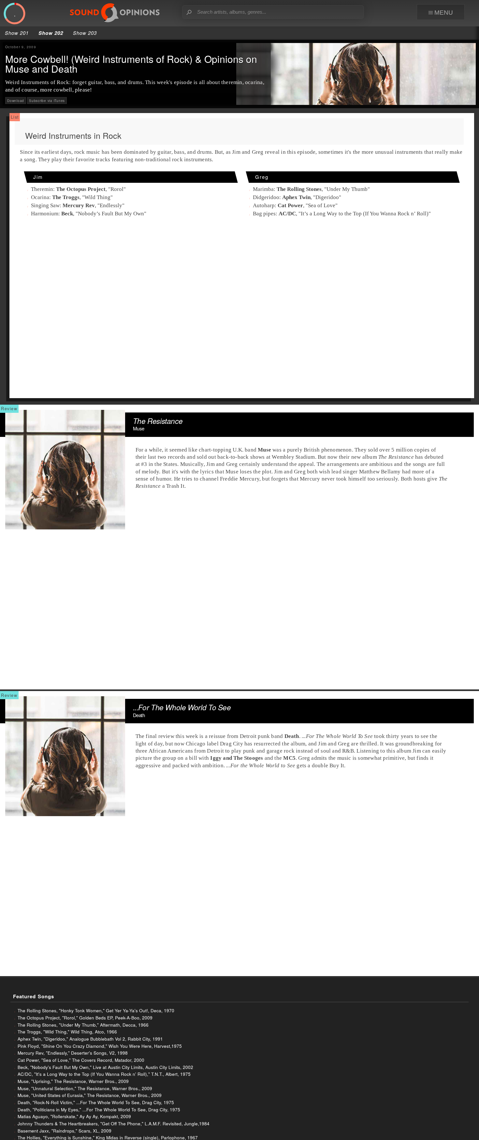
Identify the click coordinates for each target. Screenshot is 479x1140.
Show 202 (50, 32)
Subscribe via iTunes (47, 100)
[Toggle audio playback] (14, 13)
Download (15, 100)
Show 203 (85, 32)
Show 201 (17, 32)
